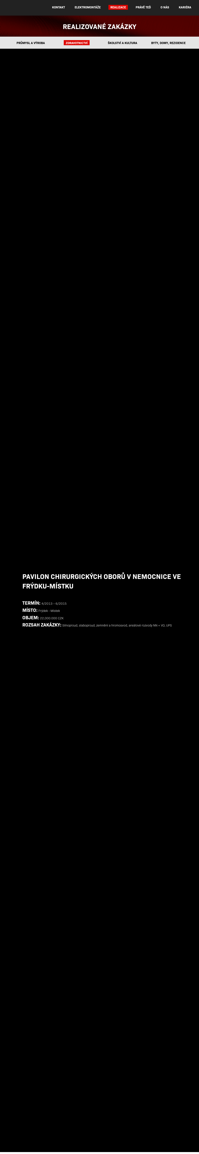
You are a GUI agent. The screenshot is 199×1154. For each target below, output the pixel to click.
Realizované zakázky (99, 26)
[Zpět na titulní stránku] (22, 15)
